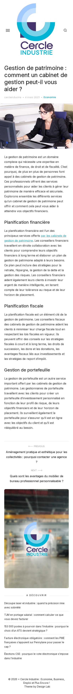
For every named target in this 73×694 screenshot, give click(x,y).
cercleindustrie (12, 97)
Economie (50, 97)
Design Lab (43, 686)
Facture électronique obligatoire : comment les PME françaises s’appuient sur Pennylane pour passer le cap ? (34, 642)
